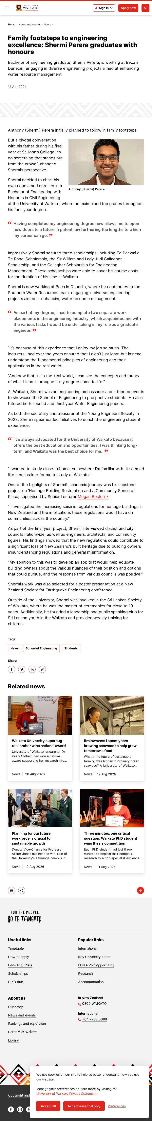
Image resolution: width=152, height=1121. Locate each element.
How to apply (18, 957)
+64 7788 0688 (94, 1019)
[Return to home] (27, 8)
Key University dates (94, 957)
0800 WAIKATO (94, 1004)
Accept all (48, 1106)
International (87, 948)
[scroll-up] (140, 890)
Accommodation (91, 982)
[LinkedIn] (32, 669)
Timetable (16, 948)
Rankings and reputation (27, 1024)
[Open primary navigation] (7, 8)
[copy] (42, 669)
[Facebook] (11, 669)
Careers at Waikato (23, 1032)
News (47, 24)
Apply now (128, 8)
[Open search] (145, 8)
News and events (30, 24)
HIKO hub (15, 982)
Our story (15, 1007)
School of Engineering (41, 648)
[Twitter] (21, 669)
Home (11, 24)
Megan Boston (91, 496)
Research (85, 974)
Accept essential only (84, 1106)
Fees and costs (20, 965)
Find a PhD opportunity (96, 965)
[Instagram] (20, 1111)
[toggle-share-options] (21, 890)
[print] (11, 890)
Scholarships (18, 974)
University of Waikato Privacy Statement (66, 1094)
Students (71, 648)
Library (13, 1040)
